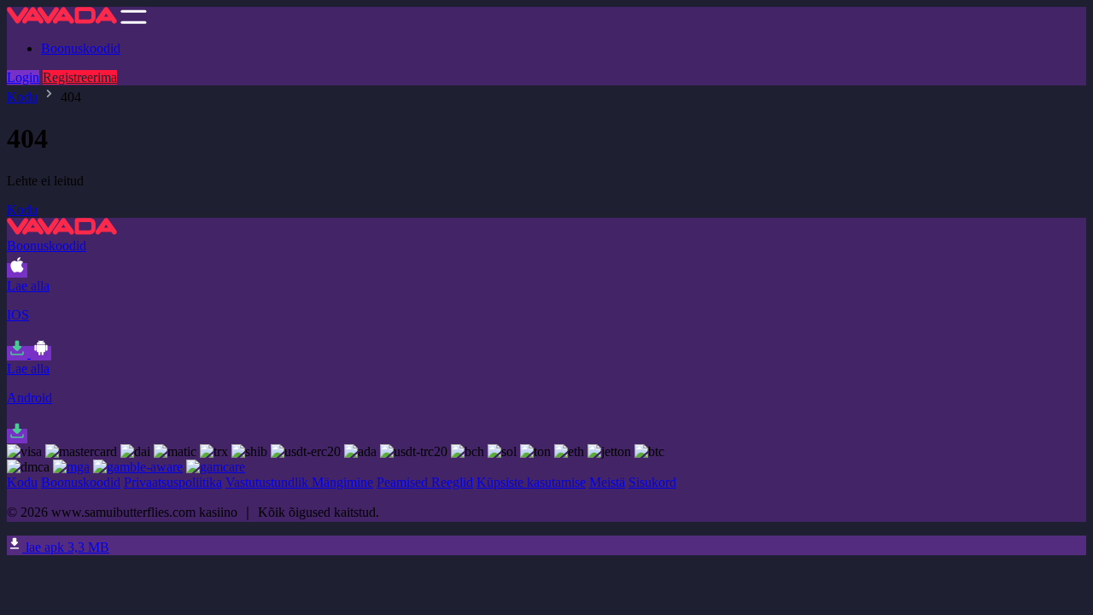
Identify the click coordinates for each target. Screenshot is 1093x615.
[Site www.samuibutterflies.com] (62, 19)
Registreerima (80, 77)
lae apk (65, 547)
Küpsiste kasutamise (531, 482)
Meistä (607, 482)
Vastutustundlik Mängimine (299, 482)
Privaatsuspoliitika (173, 482)
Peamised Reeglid (425, 482)
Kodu (22, 97)
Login (23, 77)
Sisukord (652, 482)
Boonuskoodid (80, 48)
